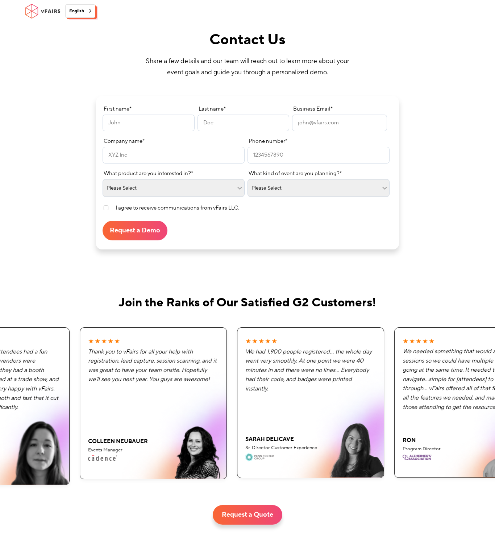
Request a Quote (247, 514)
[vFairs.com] (43, 11)
